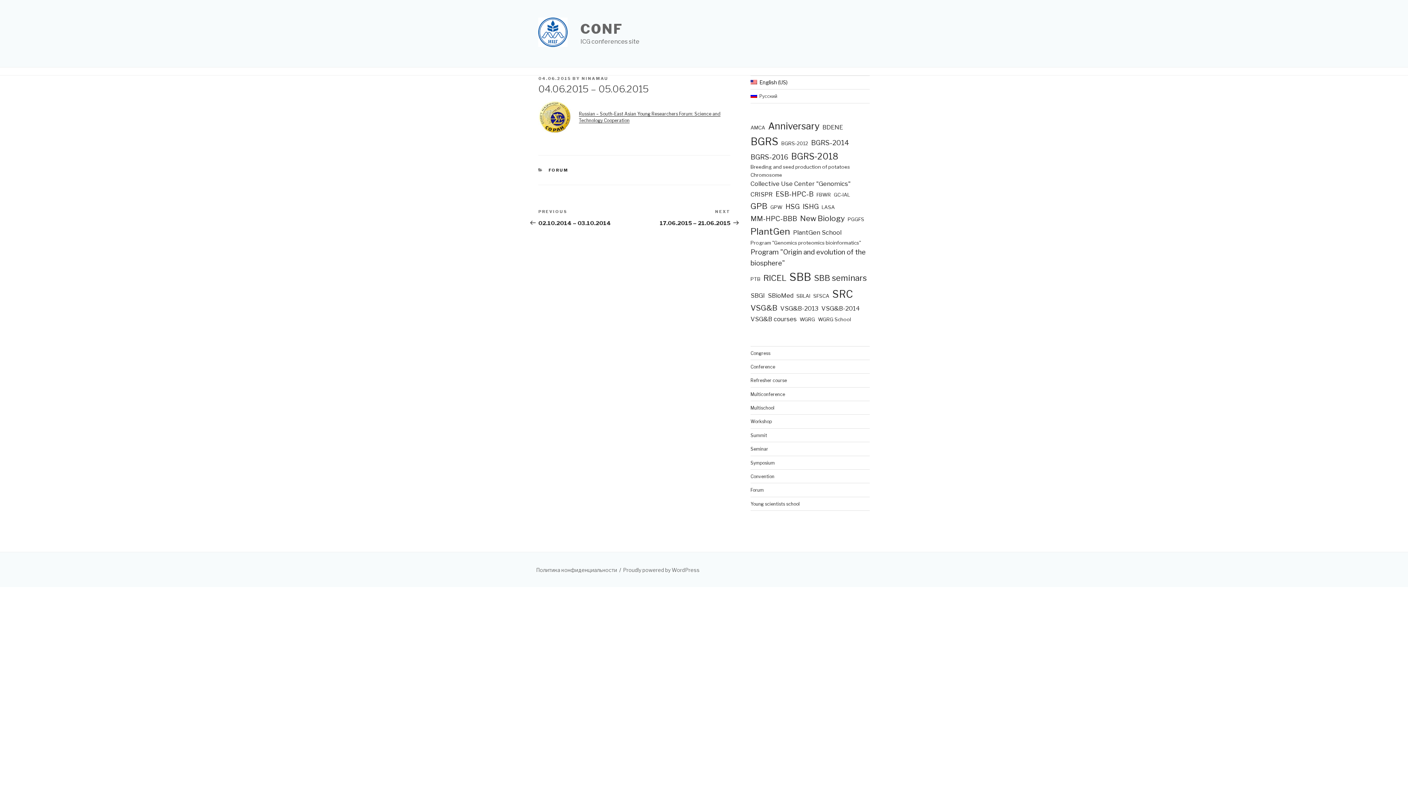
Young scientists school (775, 504)
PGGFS (856, 219)
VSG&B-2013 (799, 308)
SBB (800, 277)
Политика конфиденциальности (576, 570)
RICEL (774, 278)
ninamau (595, 78)
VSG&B (764, 307)
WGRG (807, 319)
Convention (762, 476)
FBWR (824, 195)
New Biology (822, 218)
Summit (759, 435)
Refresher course (769, 380)
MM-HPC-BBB (774, 218)
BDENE (832, 127)
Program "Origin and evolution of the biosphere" (808, 257)
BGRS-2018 (814, 156)
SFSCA (821, 296)
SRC (842, 294)
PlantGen (770, 231)
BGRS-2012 (794, 143)
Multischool (762, 408)
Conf (601, 29)
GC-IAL (842, 195)
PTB (755, 279)
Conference (763, 367)
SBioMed (780, 295)
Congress (760, 353)
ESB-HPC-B (795, 194)
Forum (559, 170)
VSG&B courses (774, 319)
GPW (776, 207)
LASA (828, 207)
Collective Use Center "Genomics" (801, 183)
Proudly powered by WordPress (661, 570)
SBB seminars (840, 278)
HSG (792, 206)
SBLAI (803, 296)
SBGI (758, 295)
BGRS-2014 (830, 143)
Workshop (761, 421)
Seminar (759, 449)
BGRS (764, 141)
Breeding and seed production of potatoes (800, 167)
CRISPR (762, 194)
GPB (759, 206)
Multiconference (768, 394)
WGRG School (834, 319)
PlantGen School (817, 232)
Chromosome (766, 175)
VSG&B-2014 (840, 308)
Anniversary (793, 126)
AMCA (758, 128)
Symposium (763, 463)
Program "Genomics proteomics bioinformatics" (806, 243)
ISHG (811, 206)
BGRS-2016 (769, 157)
